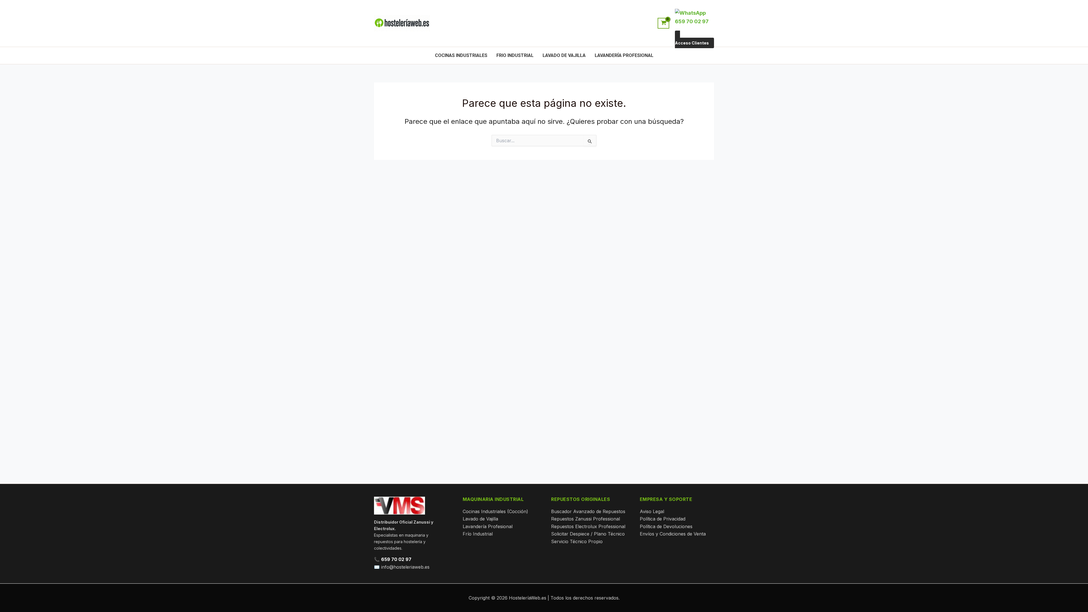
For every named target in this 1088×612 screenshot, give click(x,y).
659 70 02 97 (396, 559)
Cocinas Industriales (461, 55)
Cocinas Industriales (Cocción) (495, 511)
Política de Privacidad (662, 519)
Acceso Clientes (692, 43)
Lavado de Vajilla (564, 55)
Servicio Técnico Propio (577, 541)
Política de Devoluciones (666, 526)
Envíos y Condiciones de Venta (673, 534)
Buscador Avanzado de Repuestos (588, 511)
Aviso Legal (652, 511)
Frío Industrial (478, 534)
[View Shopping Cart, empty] (663, 23)
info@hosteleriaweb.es (405, 567)
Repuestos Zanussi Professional (585, 519)
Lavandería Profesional (624, 55)
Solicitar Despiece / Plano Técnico (588, 534)
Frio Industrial (515, 55)
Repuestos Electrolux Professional (588, 526)
